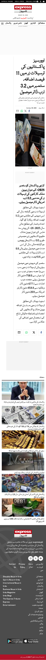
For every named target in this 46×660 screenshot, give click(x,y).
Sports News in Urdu (11, 579)
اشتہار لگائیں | (17, 18)
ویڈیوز (41, 630)
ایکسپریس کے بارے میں (39, 567)
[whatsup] (26, 332)
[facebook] (41, 332)
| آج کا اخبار (30, 18)
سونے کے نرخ (39, 611)
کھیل (26, 23)
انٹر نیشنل (39, 589)
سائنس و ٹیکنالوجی (36, 621)
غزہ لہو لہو (39, 583)
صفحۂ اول (41, 23)
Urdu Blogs (7, 595)
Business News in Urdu (12, 589)
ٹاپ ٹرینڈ (40, 602)
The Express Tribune (11, 598)
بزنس (41, 627)
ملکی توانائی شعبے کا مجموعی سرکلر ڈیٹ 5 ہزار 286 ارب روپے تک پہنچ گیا (24, 520)
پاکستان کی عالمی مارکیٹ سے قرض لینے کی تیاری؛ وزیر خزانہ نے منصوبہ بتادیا (24, 403)
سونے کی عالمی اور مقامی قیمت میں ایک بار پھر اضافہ (26, 450)
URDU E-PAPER (19, 1)
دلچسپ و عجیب (37, 605)
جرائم (41, 633)
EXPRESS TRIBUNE (7, 1)
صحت (41, 608)
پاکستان (8, 23)
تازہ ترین (33, 23)
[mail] (19, 332)
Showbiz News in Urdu (12, 576)
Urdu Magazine (9, 592)
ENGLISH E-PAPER (31, 1)
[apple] (31, 642)
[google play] (15, 642)
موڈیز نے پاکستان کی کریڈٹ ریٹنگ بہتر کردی (29, 472)
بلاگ (41, 624)
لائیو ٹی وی (23, 18)
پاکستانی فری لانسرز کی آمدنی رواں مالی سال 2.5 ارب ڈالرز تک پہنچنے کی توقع (24, 495)
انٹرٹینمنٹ (39, 595)
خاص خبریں (17, 23)
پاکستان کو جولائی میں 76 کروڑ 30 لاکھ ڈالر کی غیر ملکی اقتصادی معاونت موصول (25, 428)
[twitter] (33, 332)
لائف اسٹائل (39, 598)
